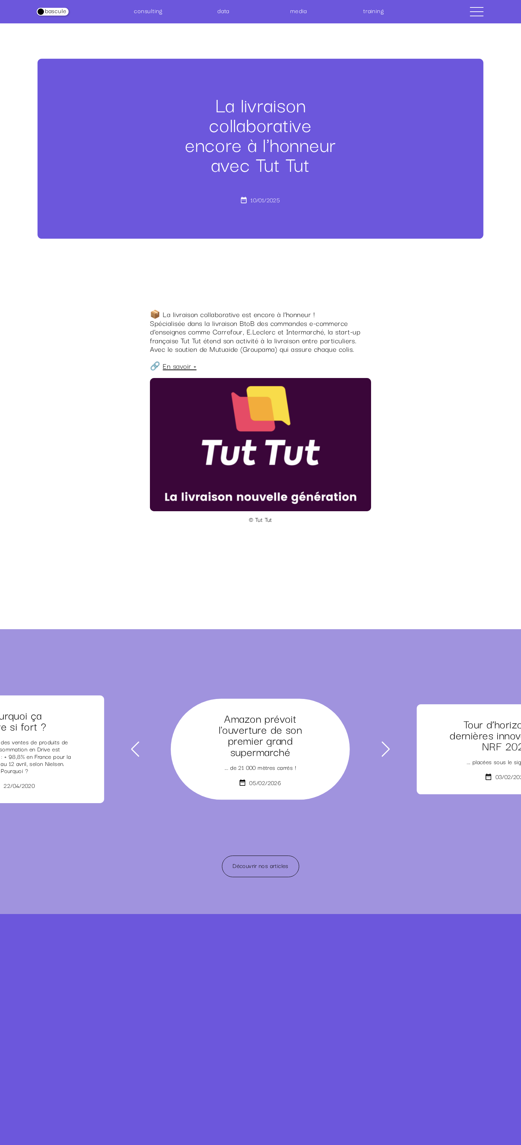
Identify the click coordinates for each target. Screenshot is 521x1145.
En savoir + (179, 365)
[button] (135, 749)
